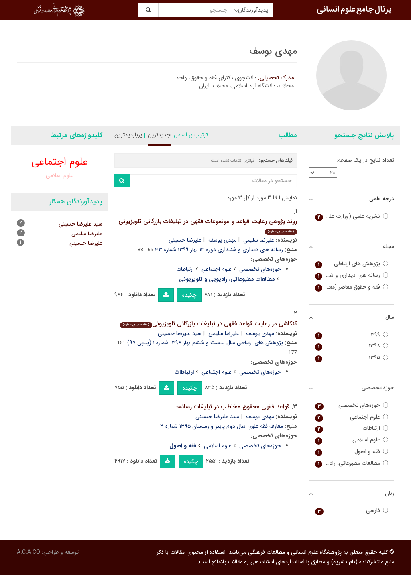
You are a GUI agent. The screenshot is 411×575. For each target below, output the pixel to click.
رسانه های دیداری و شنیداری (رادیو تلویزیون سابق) (347, 275)
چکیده (189, 295)
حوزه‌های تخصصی (260, 269)
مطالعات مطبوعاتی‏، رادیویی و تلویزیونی (347, 463)
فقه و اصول (349, 451)
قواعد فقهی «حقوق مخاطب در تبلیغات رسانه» (233, 407)
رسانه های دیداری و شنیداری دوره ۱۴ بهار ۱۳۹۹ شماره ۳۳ (219, 249)
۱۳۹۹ (349, 334)
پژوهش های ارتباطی (349, 263)
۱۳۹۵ (349, 357)
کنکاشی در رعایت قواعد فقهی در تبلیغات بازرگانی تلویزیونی (210, 324)
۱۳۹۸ (349, 346)
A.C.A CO (28, 552)
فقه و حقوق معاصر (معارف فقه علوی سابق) (347, 287)
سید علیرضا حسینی (179, 333)
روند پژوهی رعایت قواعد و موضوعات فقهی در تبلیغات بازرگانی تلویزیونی (207, 225)
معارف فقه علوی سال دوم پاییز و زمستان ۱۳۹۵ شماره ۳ (221, 426)
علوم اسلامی (218, 445)
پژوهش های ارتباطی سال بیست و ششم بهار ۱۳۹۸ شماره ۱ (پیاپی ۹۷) (205, 342)
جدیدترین (159, 134)
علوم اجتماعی (216, 269)
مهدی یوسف (222, 240)
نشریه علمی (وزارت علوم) (349, 216)
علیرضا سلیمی (258, 240)
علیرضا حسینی (185, 240)
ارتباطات (185, 269)
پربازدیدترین (128, 134)
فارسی (349, 510)
